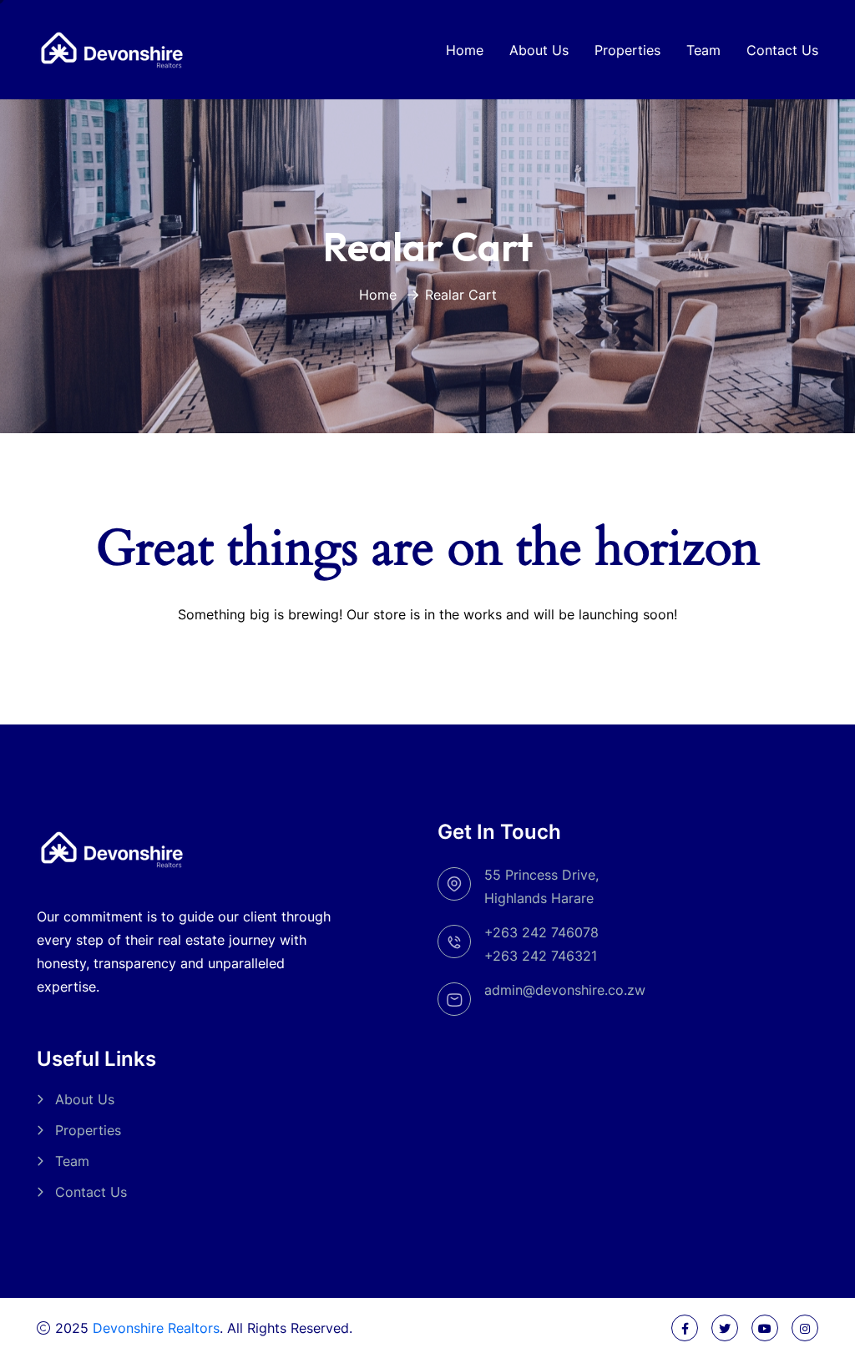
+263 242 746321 (540, 955)
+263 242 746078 (541, 932)
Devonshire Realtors (156, 1328)
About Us (539, 50)
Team (703, 50)
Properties (627, 50)
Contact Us (782, 50)
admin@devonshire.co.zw (564, 990)
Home (464, 50)
